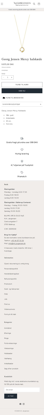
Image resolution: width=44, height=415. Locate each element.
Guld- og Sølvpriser (11, 289)
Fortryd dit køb (10, 314)
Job (5, 299)
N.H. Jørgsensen (24, 411)
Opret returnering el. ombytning (16, 264)
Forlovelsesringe (10, 343)
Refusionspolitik (10, 279)
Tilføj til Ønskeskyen (14, 98)
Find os (7, 304)
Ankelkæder (8, 364)
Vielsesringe (8, 348)
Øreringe (7, 333)
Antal (3, 73)
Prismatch (8, 284)
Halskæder (8, 353)
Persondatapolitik (11, 269)
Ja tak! (11, 396)
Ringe (6, 338)
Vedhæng (8, 358)
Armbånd (7, 328)
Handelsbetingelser (11, 274)
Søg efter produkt (11, 369)
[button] (34, 4)
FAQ (6, 294)
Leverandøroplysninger (11, 104)
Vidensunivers (9, 309)
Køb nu (22, 91)
